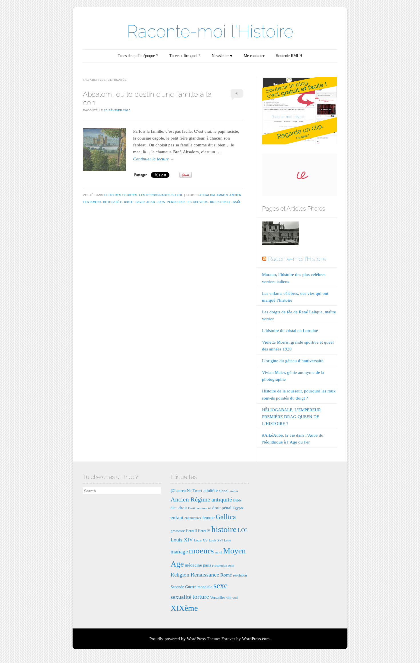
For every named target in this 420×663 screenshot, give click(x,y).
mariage (179, 552)
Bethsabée (112, 201)
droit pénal (221, 507)
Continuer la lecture (153, 159)
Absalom (207, 195)
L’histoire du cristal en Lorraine (290, 330)
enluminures (193, 518)
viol (235, 597)
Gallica (226, 517)
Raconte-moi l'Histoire (210, 31)
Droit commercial (199, 508)
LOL (243, 530)
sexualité (181, 597)
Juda (161, 201)
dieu (174, 507)
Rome (226, 575)
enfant (177, 517)
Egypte (238, 508)
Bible (128, 201)
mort (218, 552)
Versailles (217, 597)
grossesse (178, 531)
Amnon (222, 195)
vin (228, 597)
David (140, 201)
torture (201, 596)
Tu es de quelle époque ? (138, 56)
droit (183, 507)
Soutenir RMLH (289, 56)
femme (208, 517)
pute (231, 565)
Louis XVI (216, 540)
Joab (151, 201)
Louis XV (201, 540)
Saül (237, 201)
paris (207, 565)
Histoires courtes (120, 195)
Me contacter (254, 56)
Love (227, 540)
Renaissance (205, 574)
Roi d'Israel (220, 201)
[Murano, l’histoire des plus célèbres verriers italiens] (280, 234)
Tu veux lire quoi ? (184, 56)
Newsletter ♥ (222, 56)
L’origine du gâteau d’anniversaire (292, 360)
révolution (240, 575)
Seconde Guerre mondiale (191, 587)
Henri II (191, 531)
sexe (220, 585)
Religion (180, 575)
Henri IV (204, 531)
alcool (224, 491)
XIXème (184, 608)
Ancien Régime (190, 499)
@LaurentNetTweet (186, 490)
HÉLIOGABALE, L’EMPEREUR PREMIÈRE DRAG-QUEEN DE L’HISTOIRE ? (291, 417)
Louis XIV (182, 540)
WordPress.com (256, 638)
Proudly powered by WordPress (177, 638)
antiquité (221, 499)
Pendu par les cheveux (187, 201)
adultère (210, 490)
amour (234, 491)
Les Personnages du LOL (161, 195)
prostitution (219, 565)
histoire (224, 529)
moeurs (201, 550)
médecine (193, 565)
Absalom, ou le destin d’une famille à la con (147, 98)
